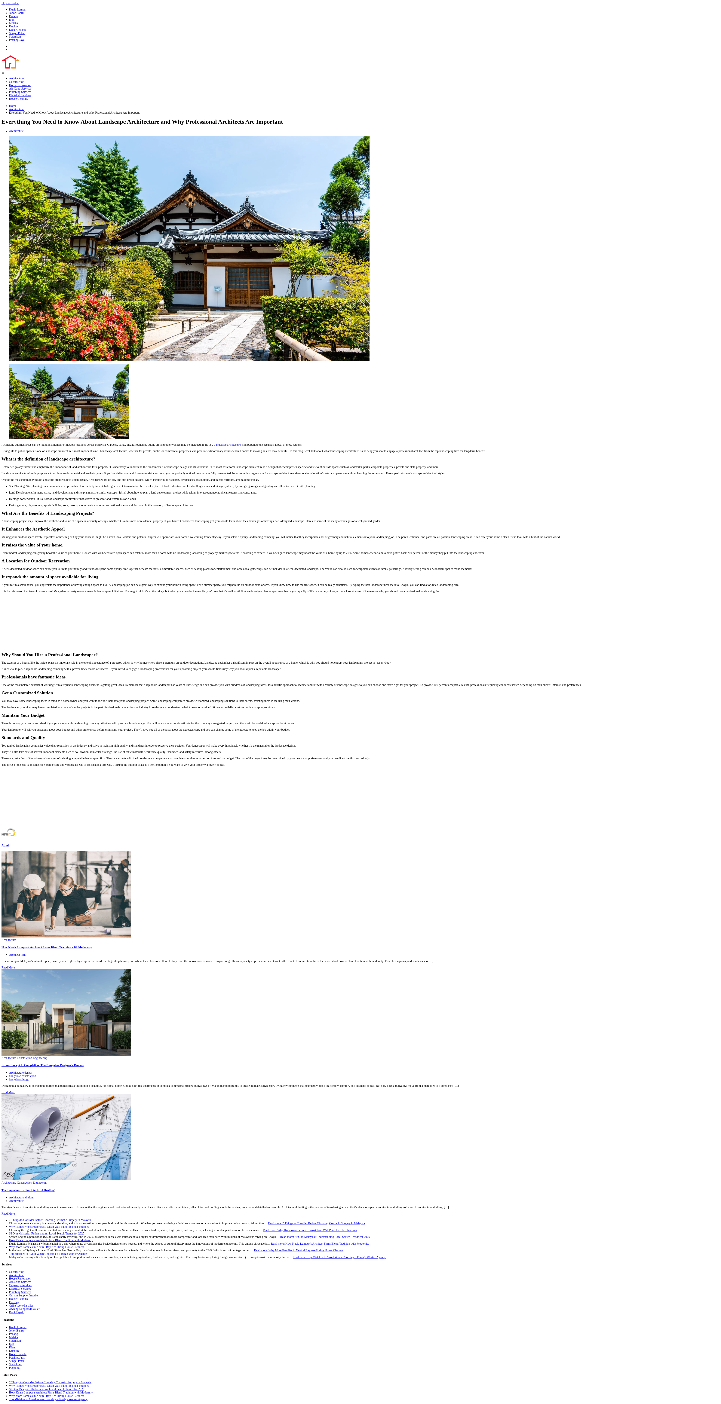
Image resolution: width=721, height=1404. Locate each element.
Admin (6, 845)
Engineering (40, 1058)
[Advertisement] (360, 622)
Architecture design (20, 1072)
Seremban (15, 36)
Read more (316, 1223)
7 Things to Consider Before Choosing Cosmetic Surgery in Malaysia (50, 1220)
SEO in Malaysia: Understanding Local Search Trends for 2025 (46, 1233)
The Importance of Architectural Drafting (28, 1190)
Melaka (13, 23)
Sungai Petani (17, 33)
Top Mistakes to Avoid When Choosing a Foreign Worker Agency (48, 1253)
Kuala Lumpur (17, 9)
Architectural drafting (21, 1197)
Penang (13, 16)
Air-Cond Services (20, 88)
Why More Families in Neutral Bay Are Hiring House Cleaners (46, 1247)
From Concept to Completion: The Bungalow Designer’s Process (43, 1065)
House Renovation (20, 85)
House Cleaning (18, 98)
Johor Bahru (16, 12)
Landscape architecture (227, 444)
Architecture (16, 78)
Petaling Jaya (17, 39)
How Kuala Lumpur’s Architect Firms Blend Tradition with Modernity (47, 947)
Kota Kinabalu (17, 29)
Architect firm (17, 954)
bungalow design (19, 1079)
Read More (8, 967)
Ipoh (11, 19)
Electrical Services (20, 95)
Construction (16, 81)
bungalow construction (22, 1076)
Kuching (14, 26)
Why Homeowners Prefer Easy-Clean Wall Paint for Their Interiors (49, 1226)
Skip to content (10, 3)
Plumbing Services (20, 91)
